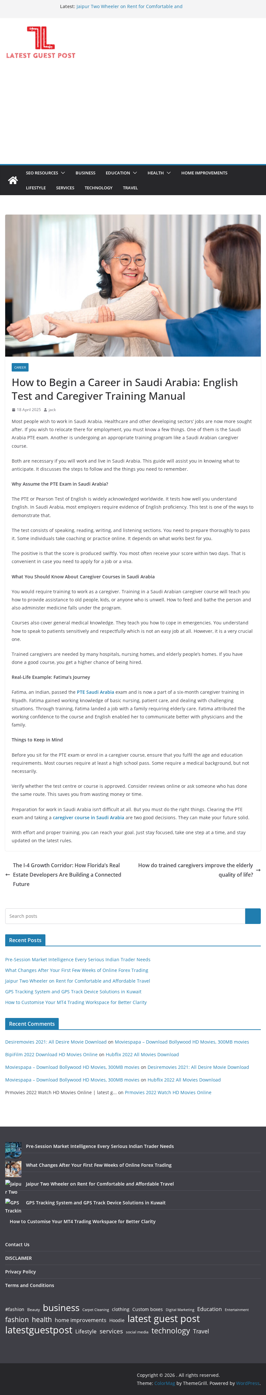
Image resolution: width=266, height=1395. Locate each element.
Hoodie (117, 1320)
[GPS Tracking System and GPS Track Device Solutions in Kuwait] (13, 1207)
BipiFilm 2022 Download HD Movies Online (51, 1054)
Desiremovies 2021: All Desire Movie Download (56, 1042)
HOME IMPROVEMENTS (204, 173)
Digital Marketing (180, 1310)
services (111, 1331)
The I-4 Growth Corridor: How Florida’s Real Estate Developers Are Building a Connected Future (67, 875)
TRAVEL (130, 188)
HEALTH (156, 173)
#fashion (14, 1309)
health (42, 1320)
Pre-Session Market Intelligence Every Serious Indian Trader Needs (78, 959)
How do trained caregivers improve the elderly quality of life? (195, 870)
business (61, 1307)
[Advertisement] (133, 115)
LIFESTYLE (36, 188)
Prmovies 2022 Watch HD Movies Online (168, 1092)
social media (137, 1332)
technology (170, 1330)
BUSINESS (85, 173)
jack (52, 409)
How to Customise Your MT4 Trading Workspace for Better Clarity (76, 1002)
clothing (120, 1309)
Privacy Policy (20, 1272)
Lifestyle (86, 1331)
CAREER (20, 367)
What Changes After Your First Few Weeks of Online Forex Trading (76, 970)
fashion (17, 1320)
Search (253, 915)
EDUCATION (118, 173)
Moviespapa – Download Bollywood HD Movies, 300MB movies (182, 1042)
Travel (201, 1331)
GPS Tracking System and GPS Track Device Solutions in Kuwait (73, 991)
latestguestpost (38, 1329)
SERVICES (65, 188)
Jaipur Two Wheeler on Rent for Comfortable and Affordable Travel (77, 981)
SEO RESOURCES (42, 173)
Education (209, 1309)
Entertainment (237, 1309)
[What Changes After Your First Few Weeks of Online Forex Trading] (13, 1169)
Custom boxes (147, 1309)
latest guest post (163, 1318)
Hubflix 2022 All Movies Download (142, 1054)
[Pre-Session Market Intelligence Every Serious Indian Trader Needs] (13, 1150)
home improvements (80, 1320)
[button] (61, 173)
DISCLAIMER (18, 1258)
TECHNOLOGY (99, 188)
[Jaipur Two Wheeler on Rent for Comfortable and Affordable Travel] (13, 1188)
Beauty (33, 1309)
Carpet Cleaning (95, 1309)
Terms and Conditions (29, 1285)
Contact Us (17, 1244)
